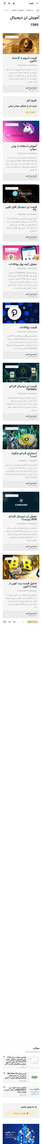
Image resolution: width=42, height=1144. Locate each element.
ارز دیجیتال (29, 10)
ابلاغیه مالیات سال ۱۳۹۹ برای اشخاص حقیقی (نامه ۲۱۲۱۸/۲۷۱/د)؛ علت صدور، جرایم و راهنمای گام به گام (15, 1061)
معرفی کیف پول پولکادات (23, 264)
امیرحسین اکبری (31, 88)
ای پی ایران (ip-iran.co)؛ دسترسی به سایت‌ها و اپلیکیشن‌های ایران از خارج (15, 1076)
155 (14, 622)
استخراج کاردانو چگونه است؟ (24, 455)
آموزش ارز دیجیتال (17, 10)
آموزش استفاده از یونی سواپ (24, 148)
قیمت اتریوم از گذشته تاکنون (24, 60)
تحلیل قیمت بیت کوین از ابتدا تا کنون (23, 585)
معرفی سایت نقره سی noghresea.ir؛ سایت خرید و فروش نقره (15, 1090)
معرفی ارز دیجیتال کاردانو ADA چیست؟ (23, 518)
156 (9, 622)
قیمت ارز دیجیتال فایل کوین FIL (21, 209)
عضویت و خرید (30, 112)
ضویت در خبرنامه (20, 1113)
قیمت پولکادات (28, 327)
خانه (37, 10)
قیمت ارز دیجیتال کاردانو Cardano (23, 388)
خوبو (32, 3)
